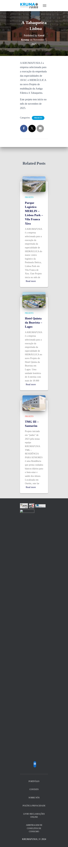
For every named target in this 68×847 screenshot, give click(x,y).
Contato (34, 789)
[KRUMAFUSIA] (30, 5)
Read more (31, 281)
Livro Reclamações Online (34, 815)
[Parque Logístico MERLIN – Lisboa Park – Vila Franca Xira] (34, 184)
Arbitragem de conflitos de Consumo (34, 828)
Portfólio (34, 781)
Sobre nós (34, 798)
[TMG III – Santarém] (34, 403)
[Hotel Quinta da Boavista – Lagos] (34, 299)
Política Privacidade (34, 806)
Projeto (38, 118)
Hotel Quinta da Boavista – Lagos (33, 322)
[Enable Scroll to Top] (61, 840)
